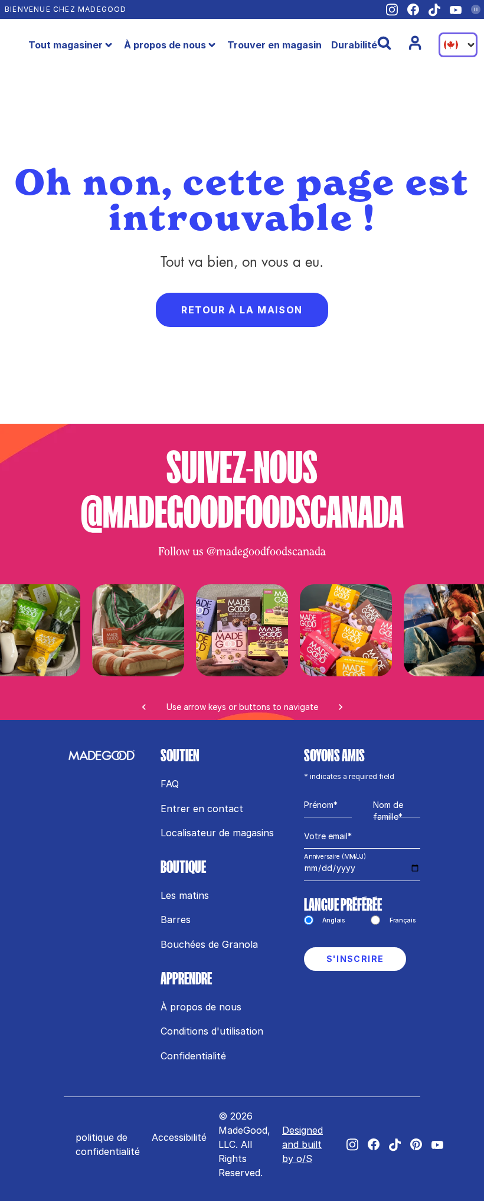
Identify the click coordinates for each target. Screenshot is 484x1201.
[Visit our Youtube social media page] (456, 9)
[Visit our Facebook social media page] (413, 9)
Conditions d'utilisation (212, 1031)
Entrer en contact (202, 808)
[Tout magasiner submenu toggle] (109, 45)
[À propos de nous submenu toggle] (212, 45)
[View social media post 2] (346, 630)
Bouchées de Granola (209, 944)
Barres (176, 919)
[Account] (415, 43)
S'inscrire (355, 959)
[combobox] (458, 44)
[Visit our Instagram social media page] (392, 10)
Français (403, 920)
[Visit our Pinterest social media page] (416, 1144)
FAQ (170, 784)
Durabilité (354, 45)
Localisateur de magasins (217, 833)
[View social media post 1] (242, 630)
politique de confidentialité (108, 1144)
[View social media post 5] (138, 630)
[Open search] (384, 43)
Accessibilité (179, 1137)
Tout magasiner (65, 45)
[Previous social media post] (144, 707)
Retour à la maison (242, 310)
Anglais (334, 920)
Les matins (185, 895)
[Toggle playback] (475, 9)
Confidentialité (193, 1056)
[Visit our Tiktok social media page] (434, 10)
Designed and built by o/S (302, 1144)
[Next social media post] (341, 707)
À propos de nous (165, 45)
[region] (242, 652)
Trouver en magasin (274, 45)
